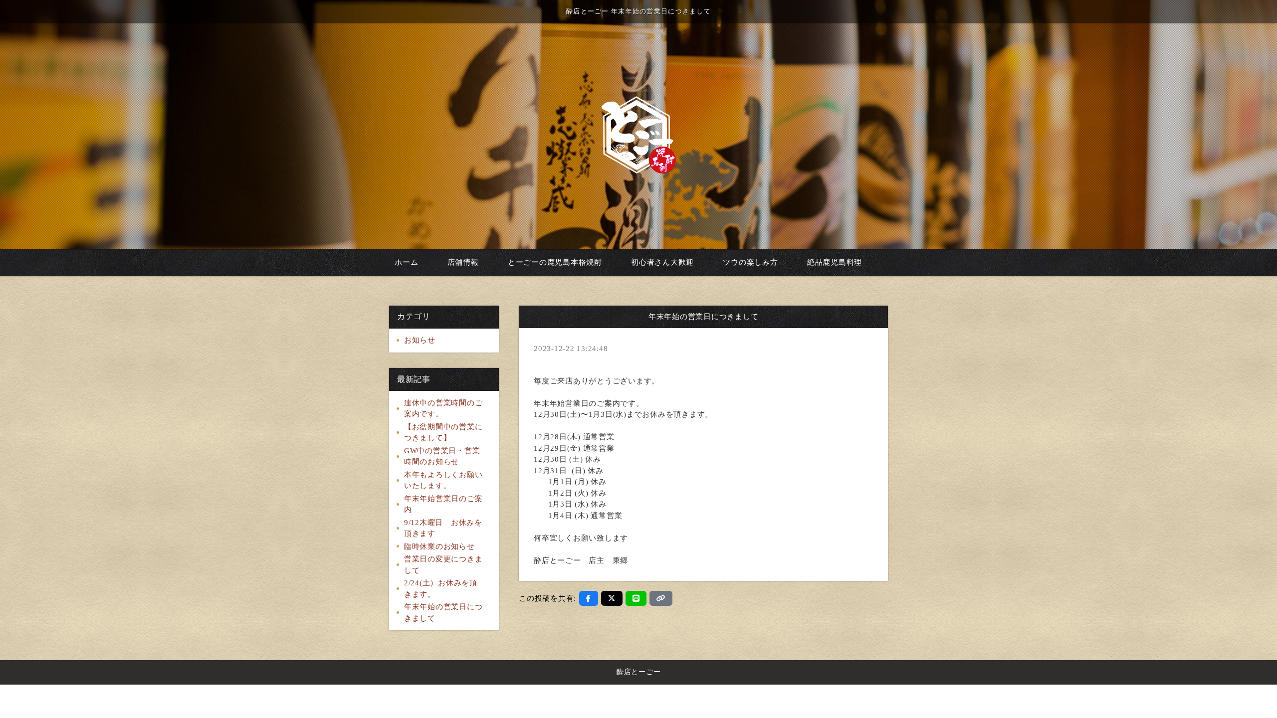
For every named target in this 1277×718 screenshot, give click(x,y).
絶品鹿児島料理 (834, 262)
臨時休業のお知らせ (439, 546)
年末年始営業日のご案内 (443, 504)
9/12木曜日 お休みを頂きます (443, 528)
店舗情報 (463, 262)
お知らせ (419, 340)
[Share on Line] (636, 598)
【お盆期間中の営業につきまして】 (443, 432)
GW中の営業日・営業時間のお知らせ (442, 456)
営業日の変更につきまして (443, 564)
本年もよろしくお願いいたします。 (443, 480)
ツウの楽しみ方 (750, 262)
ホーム (406, 262)
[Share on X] (612, 598)
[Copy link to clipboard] (660, 598)
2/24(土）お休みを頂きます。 (440, 588)
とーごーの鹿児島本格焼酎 (555, 262)
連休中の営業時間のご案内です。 (443, 408)
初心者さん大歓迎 (662, 262)
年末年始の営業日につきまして (443, 612)
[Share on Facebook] (588, 598)
